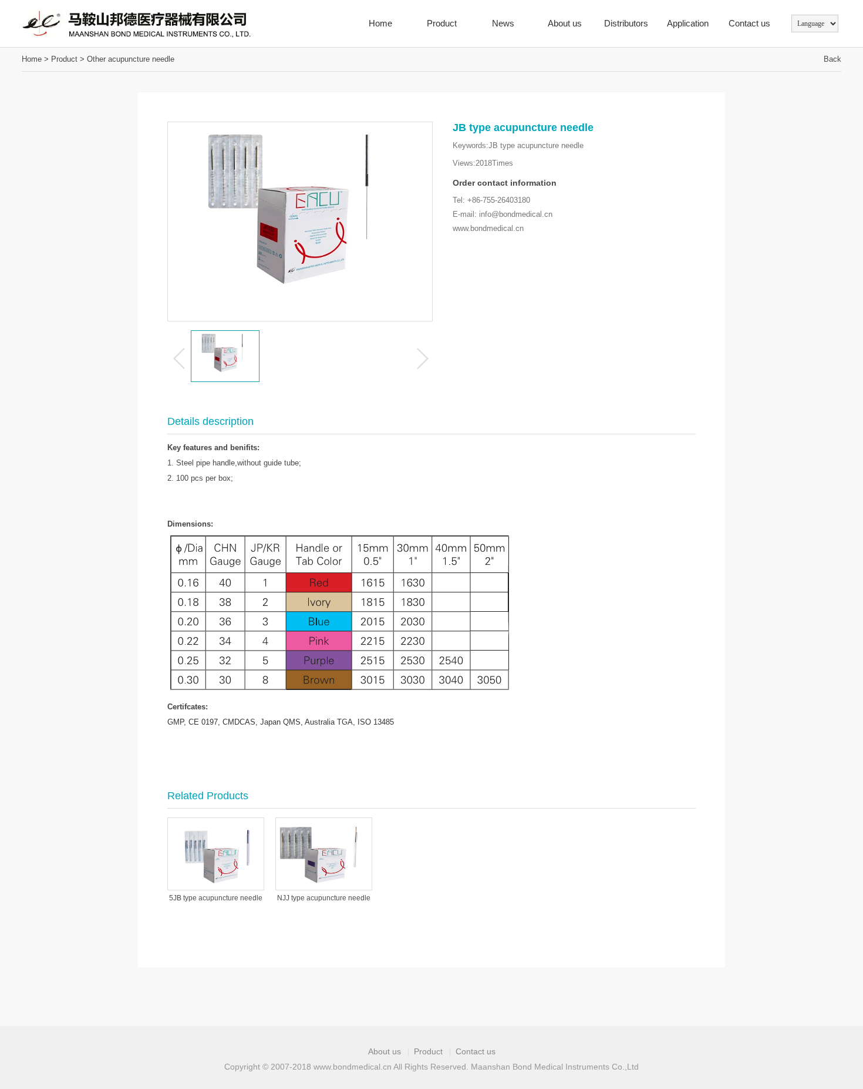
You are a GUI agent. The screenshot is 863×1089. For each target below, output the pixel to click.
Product (442, 23)
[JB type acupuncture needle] (186, 23)
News (503, 23)
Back (832, 59)
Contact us (749, 23)
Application (688, 23)
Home (380, 23)
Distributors (626, 23)
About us (565, 23)
